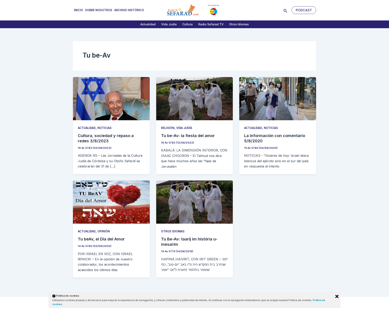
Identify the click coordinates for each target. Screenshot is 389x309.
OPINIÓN (103, 231)
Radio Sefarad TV (210, 24)
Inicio (78, 10)
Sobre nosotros (98, 10)
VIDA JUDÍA (184, 128)
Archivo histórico (129, 10)
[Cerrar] (337, 296)
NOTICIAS (104, 128)
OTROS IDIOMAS (173, 231)
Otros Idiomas (239, 24)
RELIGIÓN (167, 128)
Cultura (187, 24)
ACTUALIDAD (87, 128)
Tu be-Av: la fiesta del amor (188, 135)
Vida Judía (169, 24)
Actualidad (148, 24)
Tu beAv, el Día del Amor (101, 239)
